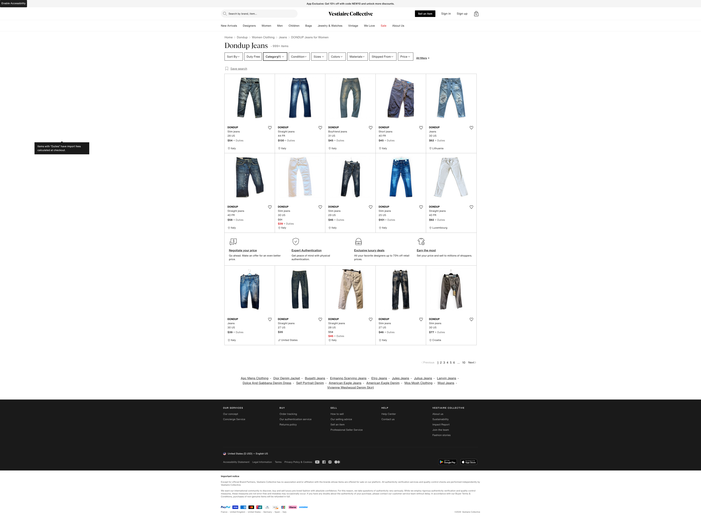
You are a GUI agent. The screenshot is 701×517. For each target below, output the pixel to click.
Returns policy (288, 425)
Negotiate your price (243, 250)
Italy (285, 512)
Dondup (242, 37)
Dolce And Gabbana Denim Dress (267, 383)
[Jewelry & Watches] (345, 25)
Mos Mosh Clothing (418, 383)
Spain (277, 512)
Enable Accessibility (13, 3)
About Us (398, 26)
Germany (267, 512)
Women (266, 26)
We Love (369, 26)
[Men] (285, 25)
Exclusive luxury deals (369, 250)
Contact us (388, 419)
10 (463, 362)
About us (437, 414)
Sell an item (425, 14)
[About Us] (407, 25)
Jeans (283, 37)
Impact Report (441, 425)
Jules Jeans (400, 378)
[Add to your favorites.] (270, 128)
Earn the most (426, 250)
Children (294, 26)
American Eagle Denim (382, 383)
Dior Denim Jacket (286, 378)
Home (229, 37)
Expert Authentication (307, 250)
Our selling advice (341, 419)
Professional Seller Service (346, 430)
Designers (249, 26)
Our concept (230, 414)
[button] (476, 13)
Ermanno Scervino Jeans (348, 378)
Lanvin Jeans (446, 378)
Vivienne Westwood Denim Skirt (350, 387)
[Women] (274, 25)
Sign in (446, 14)
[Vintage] (361, 25)
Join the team (440, 430)
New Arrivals (229, 26)
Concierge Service (234, 419)
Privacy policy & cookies (298, 462)
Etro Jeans (379, 378)
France (224, 512)
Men (280, 26)
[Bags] (314, 25)
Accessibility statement (236, 462)
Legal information (262, 462)
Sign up (462, 14)
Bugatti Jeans (315, 378)
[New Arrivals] (239, 25)
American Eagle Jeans (345, 383)
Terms (278, 462)
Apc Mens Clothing (255, 378)
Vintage (353, 26)
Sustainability (440, 419)
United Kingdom (237, 512)
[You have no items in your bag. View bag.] (476, 13)
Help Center (389, 414)
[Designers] (258, 25)
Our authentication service (295, 419)
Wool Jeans (445, 383)
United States (254, 512)
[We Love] (377, 25)
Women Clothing (263, 37)
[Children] (302, 25)
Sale (383, 26)
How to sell (337, 414)
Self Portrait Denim (310, 383)
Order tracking (288, 414)
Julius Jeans (423, 378)
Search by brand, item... (243, 14)
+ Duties (238, 140)
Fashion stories (441, 435)
